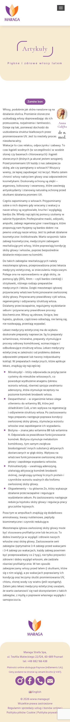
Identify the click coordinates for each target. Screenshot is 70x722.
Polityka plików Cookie (21, 712)
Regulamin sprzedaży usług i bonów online (34, 708)
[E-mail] (50, 680)
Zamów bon (35, 101)
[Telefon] (40, 680)
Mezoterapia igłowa (15, 528)
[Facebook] (30, 680)
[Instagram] (20, 680)
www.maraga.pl (40, 699)
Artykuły (35, 49)
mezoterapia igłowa (15, 265)
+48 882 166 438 (37, 661)
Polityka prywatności (50, 712)
